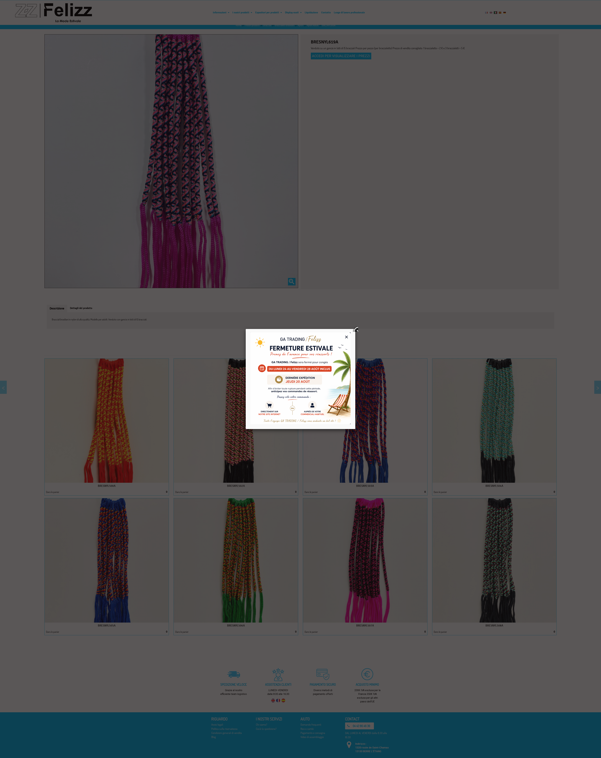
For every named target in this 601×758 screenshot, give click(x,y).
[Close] (355, 329)
